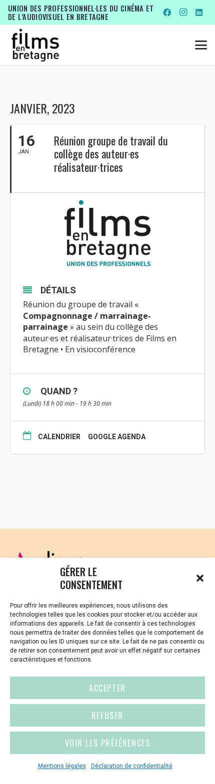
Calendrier (59, 437)
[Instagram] (183, 12)
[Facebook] (167, 12)
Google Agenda (117, 437)
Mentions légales (62, 766)
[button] (200, 578)
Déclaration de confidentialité (131, 766)
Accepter (107, 688)
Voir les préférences (107, 743)
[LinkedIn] (199, 12)
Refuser (108, 716)
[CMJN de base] (35, 44)
